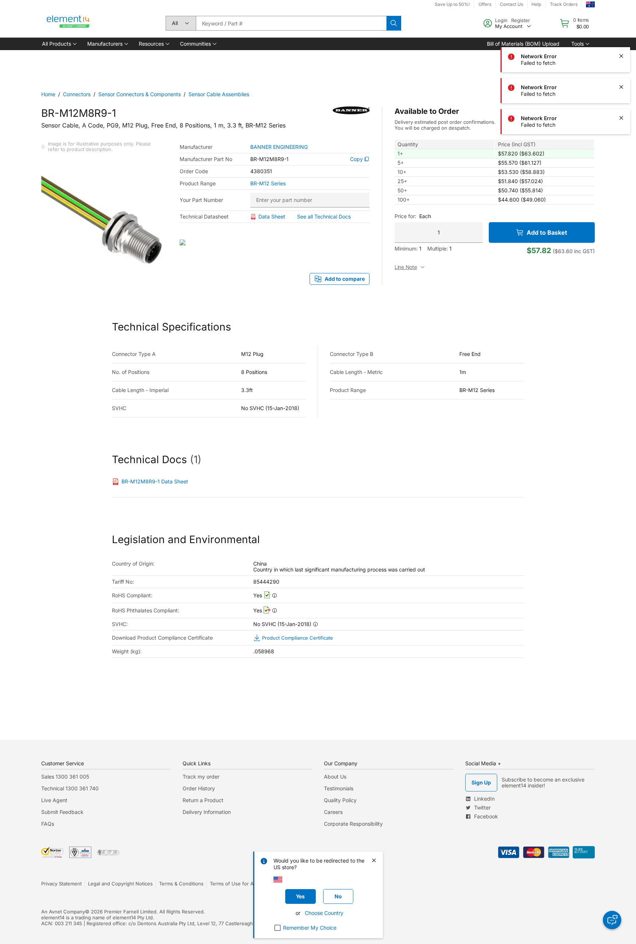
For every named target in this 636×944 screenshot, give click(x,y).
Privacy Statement (61, 884)
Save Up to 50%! (452, 4)
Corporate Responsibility (353, 824)
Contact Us (511, 4)
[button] (58, 44)
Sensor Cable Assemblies (218, 94)
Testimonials (338, 788)
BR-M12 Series (268, 183)
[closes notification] (621, 25)
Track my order (201, 776)
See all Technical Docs (324, 216)
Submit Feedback (62, 812)
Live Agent (54, 800)
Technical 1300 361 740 (70, 788)
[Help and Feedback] (612, 920)
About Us (335, 776)
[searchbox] (291, 23)
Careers (333, 812)
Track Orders (563, 4)
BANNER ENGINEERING (279, 147)
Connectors (77, 94)
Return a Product (203, 800)
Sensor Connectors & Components (139, 94)
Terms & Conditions (181, 884)
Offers (484, 4)
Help (536, 4)
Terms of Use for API (234, 884)
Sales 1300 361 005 (65, 776)
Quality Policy (340, 800)
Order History (199, 788)
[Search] (393, 23)
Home (48, 94)
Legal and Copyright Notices (120, 884)
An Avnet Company (63, 912)
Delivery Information (207, 812)
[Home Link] (68, 23)
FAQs (47, 824)
